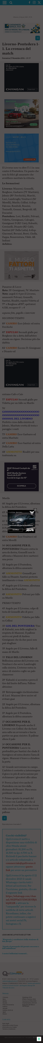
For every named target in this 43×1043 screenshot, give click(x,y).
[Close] (35, 510)
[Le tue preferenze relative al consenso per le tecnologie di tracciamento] (39, 1039)
